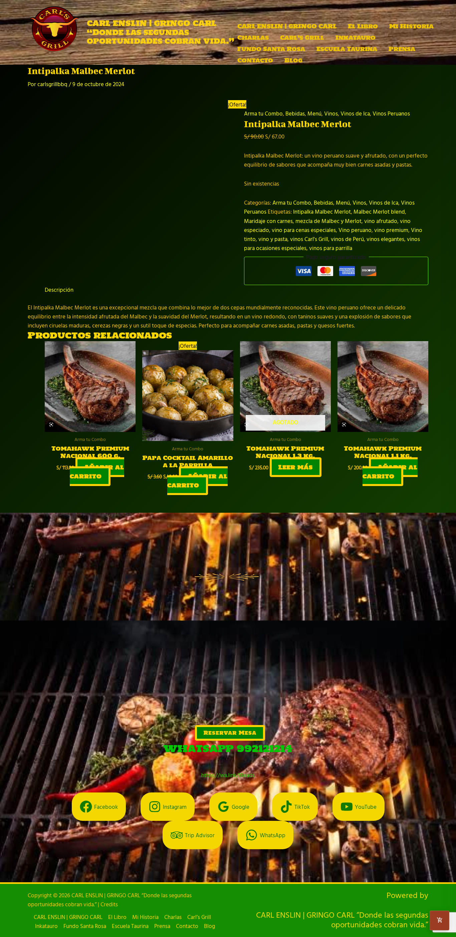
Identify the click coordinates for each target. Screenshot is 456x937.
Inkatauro (355, 37)
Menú (314, 113)
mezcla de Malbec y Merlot (328, 221)
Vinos (331, 113)
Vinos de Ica (355, 113)
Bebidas (295, 113)
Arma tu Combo (263, 113)
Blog (293, 60)
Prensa (402, 48)
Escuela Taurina (346, 48)
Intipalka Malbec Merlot (322, 211)
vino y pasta (272, 239)
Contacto (255, 60)
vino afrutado (380, 221)
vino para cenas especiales (304, 230)
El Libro (363, 26)
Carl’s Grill (302, 37)
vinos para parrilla (330, 248)
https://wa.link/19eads (228, 775)
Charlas (253, 37)
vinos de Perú (347, 239)
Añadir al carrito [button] (97, 472)
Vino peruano (355, 230)
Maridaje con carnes (268, 221)
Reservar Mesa (230, 733)
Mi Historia (411, 26)
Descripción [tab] (59, 289)
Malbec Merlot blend (379, 211)
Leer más (295, 467)
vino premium (391, 230)
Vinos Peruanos (391, 113)
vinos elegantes (385, 239)
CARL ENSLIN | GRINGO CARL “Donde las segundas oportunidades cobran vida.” (160, 32)
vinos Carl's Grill (309, 239)
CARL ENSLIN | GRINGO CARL (286, 26)
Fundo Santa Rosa (271, 48)
